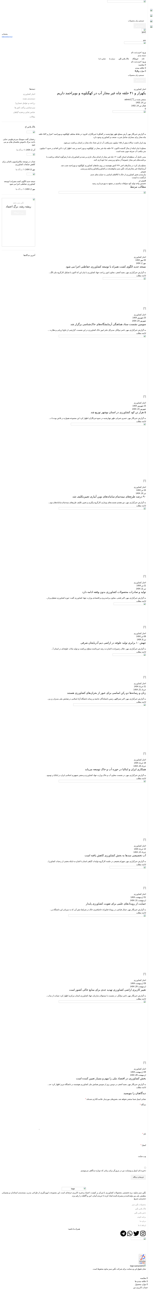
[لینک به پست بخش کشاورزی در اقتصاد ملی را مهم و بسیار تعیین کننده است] (74, 635)
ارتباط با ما (142, 1225)
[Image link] (74, 1189)
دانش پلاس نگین (140, 1213)
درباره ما (143, 1221)
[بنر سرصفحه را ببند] (145, 1274)
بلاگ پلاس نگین (140, 1209)
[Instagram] (143, 1233)
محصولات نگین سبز (139, 1205)
